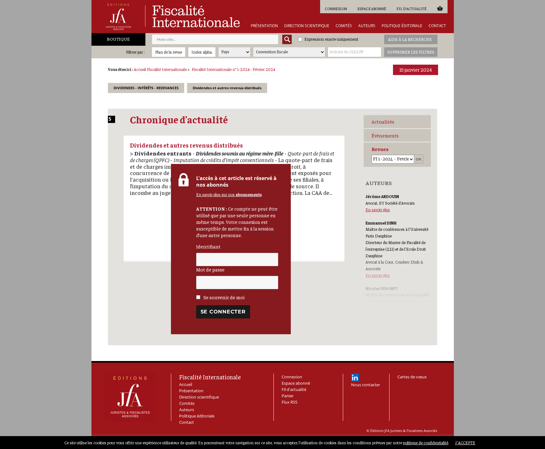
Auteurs (366, 25)
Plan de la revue (168, 52)
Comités (344, 25)
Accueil (185, 384)
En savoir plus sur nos (229, 194)
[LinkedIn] (355, 378)
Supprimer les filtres (410, 52)
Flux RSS (289, 402)
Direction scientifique (306, 25)
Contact (437, 25)
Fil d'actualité (411, 8)
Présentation (264, 25)
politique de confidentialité (425, 442)
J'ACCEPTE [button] (465, 442)
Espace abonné (371, 8)
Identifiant (208, 246)
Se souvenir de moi (223, 297)
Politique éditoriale (402, 25)
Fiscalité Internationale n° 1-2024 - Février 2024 (233, 69)
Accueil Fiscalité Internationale (160, 69)
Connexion (336, 8)
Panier (440, 8)
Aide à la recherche (410, 39)
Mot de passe (210, 269)
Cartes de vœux (412, 377)
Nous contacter (365, 385)
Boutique (118, 39)
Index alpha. (201, 52)
